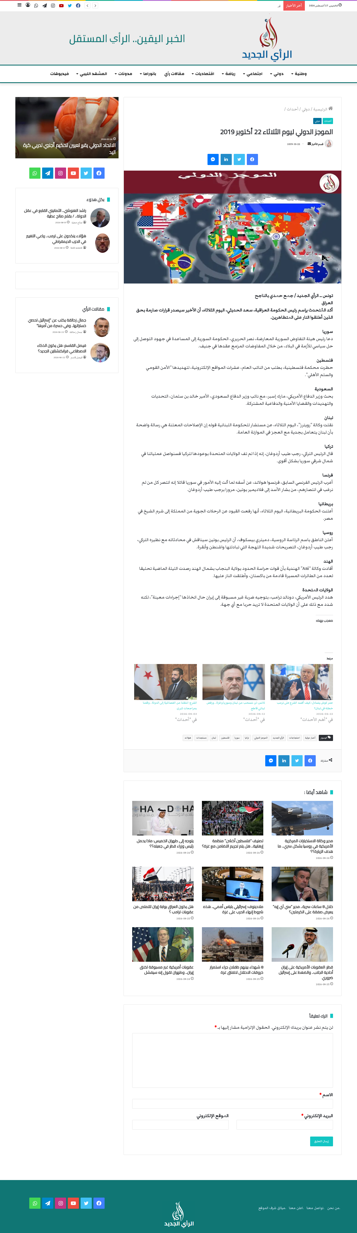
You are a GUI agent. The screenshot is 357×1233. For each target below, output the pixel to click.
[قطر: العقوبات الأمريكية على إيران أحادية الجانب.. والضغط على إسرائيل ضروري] (302, 944)
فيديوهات (59, 73)
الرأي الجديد (278, 738)
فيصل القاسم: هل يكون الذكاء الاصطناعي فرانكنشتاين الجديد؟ (61, 348)
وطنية (301, 73)
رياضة (230, 73)
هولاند (188, 738)
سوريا (237, 738)
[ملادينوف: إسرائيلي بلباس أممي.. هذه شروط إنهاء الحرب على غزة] (232, 884)
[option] (67, 127)
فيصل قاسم (76, 357)
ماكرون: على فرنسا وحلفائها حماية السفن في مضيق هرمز (71, 149)
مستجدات (201, 738)
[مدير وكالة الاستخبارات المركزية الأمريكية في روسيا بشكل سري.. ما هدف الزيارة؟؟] (302, 818)
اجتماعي (254, 73)
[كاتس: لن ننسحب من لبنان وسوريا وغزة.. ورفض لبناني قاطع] (233, 682)
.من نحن (333, 1208)
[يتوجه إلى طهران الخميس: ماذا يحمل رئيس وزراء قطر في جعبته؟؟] (163, 818)
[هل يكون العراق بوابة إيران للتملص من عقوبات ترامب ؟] (163, 884)
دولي (279, 73)
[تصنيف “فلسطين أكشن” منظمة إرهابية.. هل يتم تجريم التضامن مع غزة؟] (232, 818)
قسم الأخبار (317, 144)
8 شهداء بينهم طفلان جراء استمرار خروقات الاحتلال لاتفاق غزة (236, 969)
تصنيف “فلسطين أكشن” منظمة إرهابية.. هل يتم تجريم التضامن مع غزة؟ (229, 6)
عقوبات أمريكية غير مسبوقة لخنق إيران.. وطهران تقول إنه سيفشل (167, 969)
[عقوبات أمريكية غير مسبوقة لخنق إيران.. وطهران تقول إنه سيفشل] (163, 944)
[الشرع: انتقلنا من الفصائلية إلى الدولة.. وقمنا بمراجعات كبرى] (165, 682)
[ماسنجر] (213, 159)
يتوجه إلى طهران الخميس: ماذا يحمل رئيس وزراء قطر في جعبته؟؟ (165, 843)
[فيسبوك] (252, 159)
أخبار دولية (310, 738)
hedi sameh (76, 248)
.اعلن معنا (296, 1208)
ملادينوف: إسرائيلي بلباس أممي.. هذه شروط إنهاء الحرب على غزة (233, 909)
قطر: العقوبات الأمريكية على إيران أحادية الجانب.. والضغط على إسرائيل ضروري (306, 972)
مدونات (125, 73)
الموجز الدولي (260, 738)
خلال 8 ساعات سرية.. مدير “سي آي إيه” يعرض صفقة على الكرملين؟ (303, 909)
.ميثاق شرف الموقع (272, 1208)
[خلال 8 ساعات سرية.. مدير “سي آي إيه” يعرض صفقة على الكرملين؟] (302, 884)
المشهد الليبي (93, 73)
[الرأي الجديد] (178, 38)
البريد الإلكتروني (317, 1115)
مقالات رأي (174, 73)
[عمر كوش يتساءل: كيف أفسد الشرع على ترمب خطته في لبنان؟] (302, 682)
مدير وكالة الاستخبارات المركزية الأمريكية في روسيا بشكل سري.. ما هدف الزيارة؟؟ (305, 846)
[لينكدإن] (226, 159)
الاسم (326, 1094)
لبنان (214, 738)
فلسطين (225, 738)
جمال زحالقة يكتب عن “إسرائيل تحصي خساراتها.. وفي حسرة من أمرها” (57, 322)
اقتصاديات (204, 73)
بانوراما (149, 73)
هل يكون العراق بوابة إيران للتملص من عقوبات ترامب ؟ (163, 909)
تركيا (247, 738)
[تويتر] (239, 159)
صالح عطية (77, 222)
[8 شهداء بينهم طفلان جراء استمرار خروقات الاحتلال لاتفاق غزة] (232, 944)
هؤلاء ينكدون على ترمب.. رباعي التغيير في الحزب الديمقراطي (56, 238)
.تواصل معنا (315, 1208)
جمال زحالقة (76, 332)
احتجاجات (294, 738)
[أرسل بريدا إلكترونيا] (309, 144)
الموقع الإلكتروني (213, 1115)
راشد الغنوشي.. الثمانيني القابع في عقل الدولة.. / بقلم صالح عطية (55, 213)
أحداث (292, 109)
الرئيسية (320, 109)
